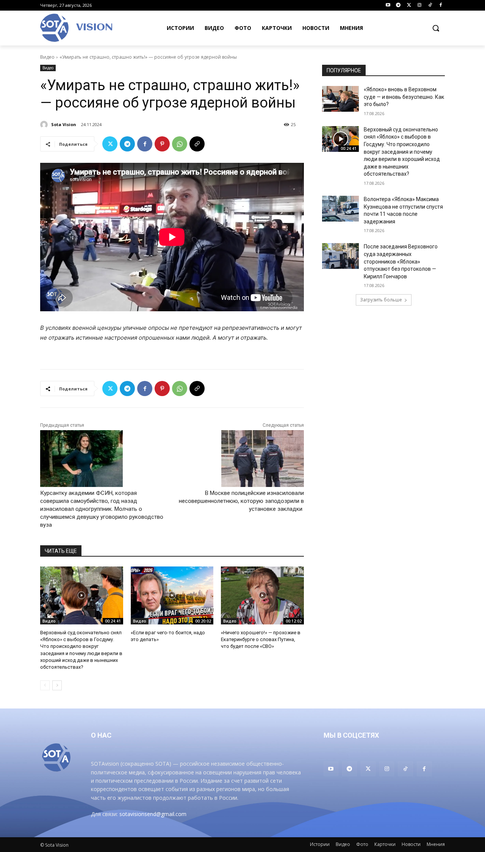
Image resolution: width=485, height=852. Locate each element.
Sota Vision (63, 124)
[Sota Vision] (45, 124)
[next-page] (57, 685)
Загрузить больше (381, 299)
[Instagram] (419, 5)
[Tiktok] (430, 5)
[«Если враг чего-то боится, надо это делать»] (172, 595)
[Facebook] (440, 5)
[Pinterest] (162, 143)
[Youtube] (387, 5)
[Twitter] (409, 5)
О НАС (101, 735)
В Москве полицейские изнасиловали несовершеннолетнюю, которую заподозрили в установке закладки (241, 501)
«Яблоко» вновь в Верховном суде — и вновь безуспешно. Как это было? (404, 96)
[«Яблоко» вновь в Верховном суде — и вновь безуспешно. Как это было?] (340, 99)
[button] (436, 28)
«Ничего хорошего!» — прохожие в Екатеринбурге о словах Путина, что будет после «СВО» (260, 639)
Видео (47, 57)
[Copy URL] (197, 143)
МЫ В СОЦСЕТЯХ (351, 735)
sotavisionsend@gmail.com (152, 814)
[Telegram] (398, 5)
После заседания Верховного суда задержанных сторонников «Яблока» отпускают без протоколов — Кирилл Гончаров (401, 261)
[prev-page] (45, 685)
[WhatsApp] (179, 143)
